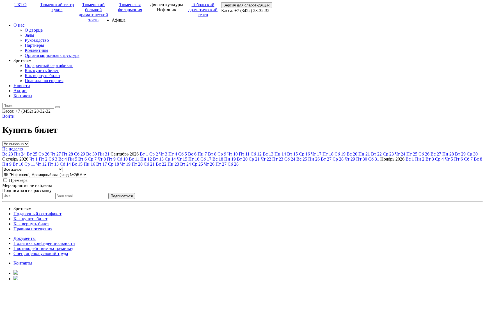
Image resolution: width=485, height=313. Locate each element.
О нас (18, 25)
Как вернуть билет (42, 75)
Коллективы (36, 50)
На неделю (12, 149)
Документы (24, 238)
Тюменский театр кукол (57, 7)
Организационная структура (52, 55)
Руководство (37, 40)
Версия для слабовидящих (246, 5)
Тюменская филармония (130, 7)
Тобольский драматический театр (203, 9)
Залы (29, 35)
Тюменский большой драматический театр (93, 12)
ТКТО (21, 4)
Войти (8, 116)
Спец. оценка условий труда (40, 253)
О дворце (34, 30)
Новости (21, 85)
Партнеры (34, 45)
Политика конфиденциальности (44, 243)
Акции (20, 90)
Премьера (18, 180)
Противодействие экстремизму (43, 248)
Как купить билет (42, 70)
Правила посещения (44, 80)
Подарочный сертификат (49, 65)
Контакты (22, 95)
